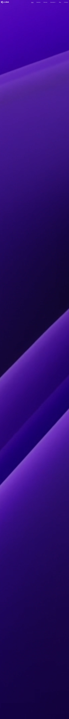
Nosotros (38, 2)
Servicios (45, 2)
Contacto (66, 2)
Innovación (52, 2)
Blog (60, 2)
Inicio (32, 2)
